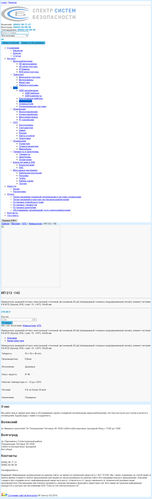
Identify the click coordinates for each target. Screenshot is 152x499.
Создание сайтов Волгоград (22, 495)
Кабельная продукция (30, 173)
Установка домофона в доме (28, 202)
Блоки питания (26, 165)
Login (4, 2)
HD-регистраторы (28, 66)
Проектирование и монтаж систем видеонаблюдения (41, 199)
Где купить (13, 215)
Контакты (12, 213)
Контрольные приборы (31, 98)
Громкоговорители (28, 146)
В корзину (6, 323)
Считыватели (26, 127)
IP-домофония (26, 119)
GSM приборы (32, 93)
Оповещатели (26, 103)
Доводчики (25, 138)
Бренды (17, 53)
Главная (5, 223)
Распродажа (19, 191)
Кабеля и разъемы (28, 85)
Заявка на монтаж (10, 43)
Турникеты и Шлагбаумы (26, 151)
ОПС (15, 87)
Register (13, 2)
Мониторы (24, 82)
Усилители (24, 143)
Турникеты (24, 154)
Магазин (15, 223)
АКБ (21, 167)
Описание (12, 338)
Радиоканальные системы (32, 106)
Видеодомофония (28, 111)
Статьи (17, 56)
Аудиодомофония (28, 114)
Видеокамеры (26, 79)
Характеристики (15, 340)
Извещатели (25, 101)
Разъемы (23, 175)
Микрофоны (25, 149)
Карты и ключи (27, 135)
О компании (13, 48)
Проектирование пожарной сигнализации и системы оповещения (47, 197)
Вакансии (18, 50)
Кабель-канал (26, 181)
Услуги (10, 194)
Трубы (22, 178)
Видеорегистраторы (29, 77)
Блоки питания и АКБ (24, 162)
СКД (15, 122)
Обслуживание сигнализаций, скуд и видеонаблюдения (41, 210)
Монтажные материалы (25, 170)
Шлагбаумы (25, 157)
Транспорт (18, 74)
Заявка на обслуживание (33, 43)
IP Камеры (24, 69)
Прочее (23, 183)
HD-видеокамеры (28, 64)
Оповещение (19, 141)
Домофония (19, 109)
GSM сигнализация (28, 90)
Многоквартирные (28, 117)
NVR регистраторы (29, 72)
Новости (11, 186)
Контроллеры (26, 125)
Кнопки (23, 133)
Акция (16, 189)
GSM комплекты (33, 95)
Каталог (11, 58)
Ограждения (25, 159)
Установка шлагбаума (24, 207)
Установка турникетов (25, 205)
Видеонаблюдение (23, 61)
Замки (22, 130)
